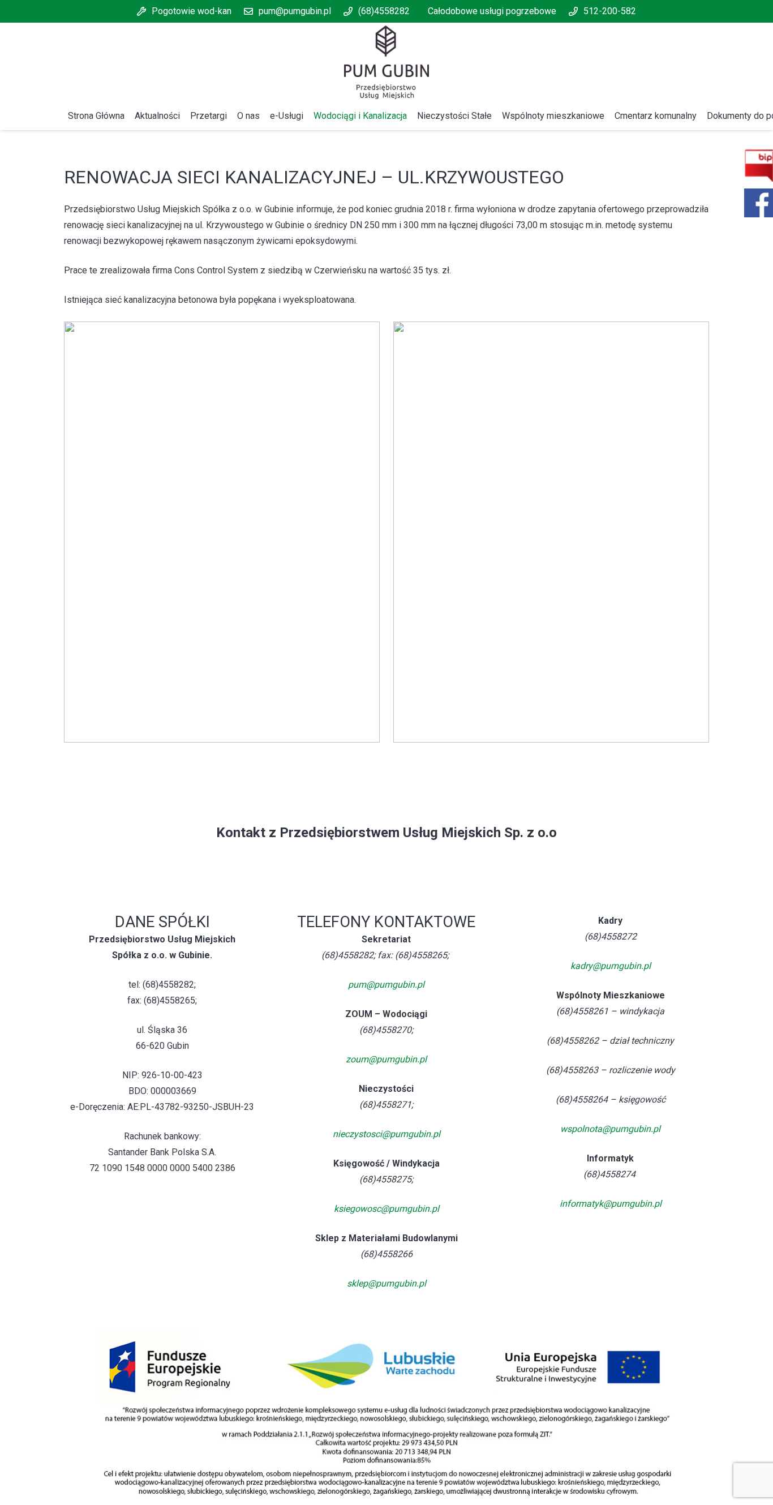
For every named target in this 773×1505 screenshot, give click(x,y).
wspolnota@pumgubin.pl (610, 1129)
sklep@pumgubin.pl (386, 1283)
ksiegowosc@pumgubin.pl (386, 1208)
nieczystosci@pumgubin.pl (386, 1134)
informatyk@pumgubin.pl (611, 1203)
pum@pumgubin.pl (386, 984)
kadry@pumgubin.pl (610, 966)
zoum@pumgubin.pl (386, 1059)
